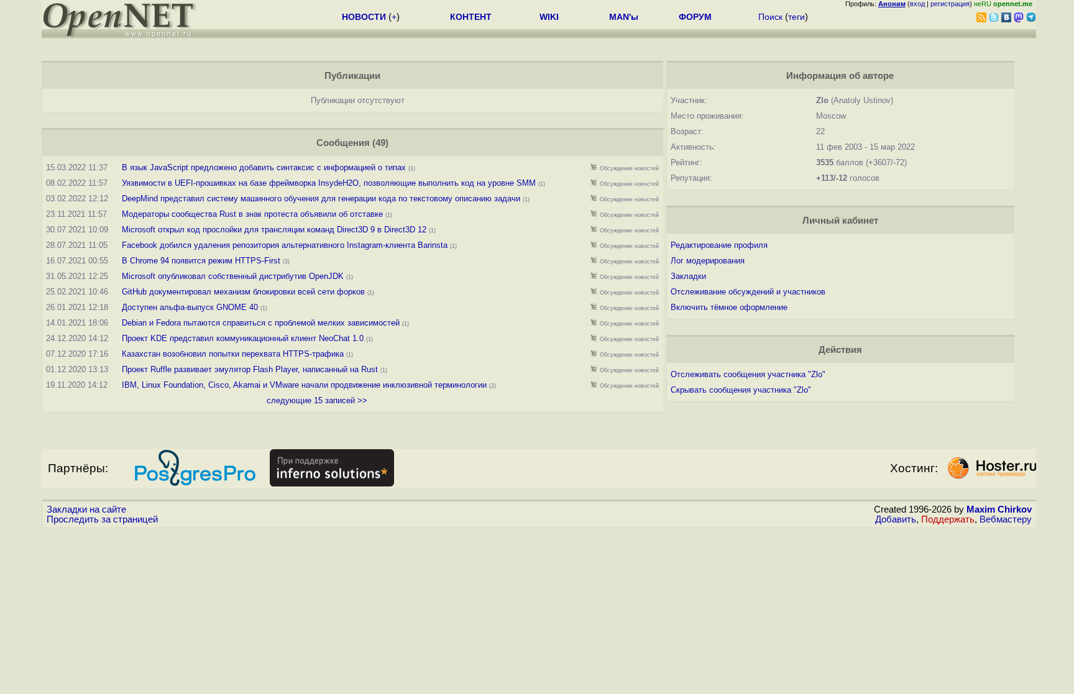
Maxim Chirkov (999, 509)
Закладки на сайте (86, 509)
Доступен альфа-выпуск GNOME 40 (190, 307)
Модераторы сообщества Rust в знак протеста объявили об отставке (253, 214)
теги (796, 17)
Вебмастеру (1006, 519)
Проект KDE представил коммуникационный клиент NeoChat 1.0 (243, 338)
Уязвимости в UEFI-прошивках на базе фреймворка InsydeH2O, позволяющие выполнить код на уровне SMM (329, 183)
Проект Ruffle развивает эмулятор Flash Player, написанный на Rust (250, 369)
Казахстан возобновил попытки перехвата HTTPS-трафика (233, 353)
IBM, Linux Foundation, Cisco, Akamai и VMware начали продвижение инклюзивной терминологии (304, 385)
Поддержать (948, 519)
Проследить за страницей (102, 519)
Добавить (895, 519)
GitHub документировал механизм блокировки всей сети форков (243, 291)
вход (917, 3)
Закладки (688, 276)
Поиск (770, 17)
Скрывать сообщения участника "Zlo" (741, 390)
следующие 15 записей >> (317, 400)
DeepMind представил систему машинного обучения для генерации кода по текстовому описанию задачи (321, 198)
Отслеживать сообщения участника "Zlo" (748, 374)
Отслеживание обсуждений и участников (748, 291)
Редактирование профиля (719, 245)
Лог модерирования (708, 260)
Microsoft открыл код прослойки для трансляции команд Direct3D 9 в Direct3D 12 (275, 229)
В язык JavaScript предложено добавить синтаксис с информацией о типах (264, 167)
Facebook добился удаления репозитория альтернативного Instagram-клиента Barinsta (285, 245)
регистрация (950, 3)
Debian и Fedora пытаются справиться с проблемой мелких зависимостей (261, 322)
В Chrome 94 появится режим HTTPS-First (201, 260)
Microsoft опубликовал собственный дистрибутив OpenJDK (233, 276)
